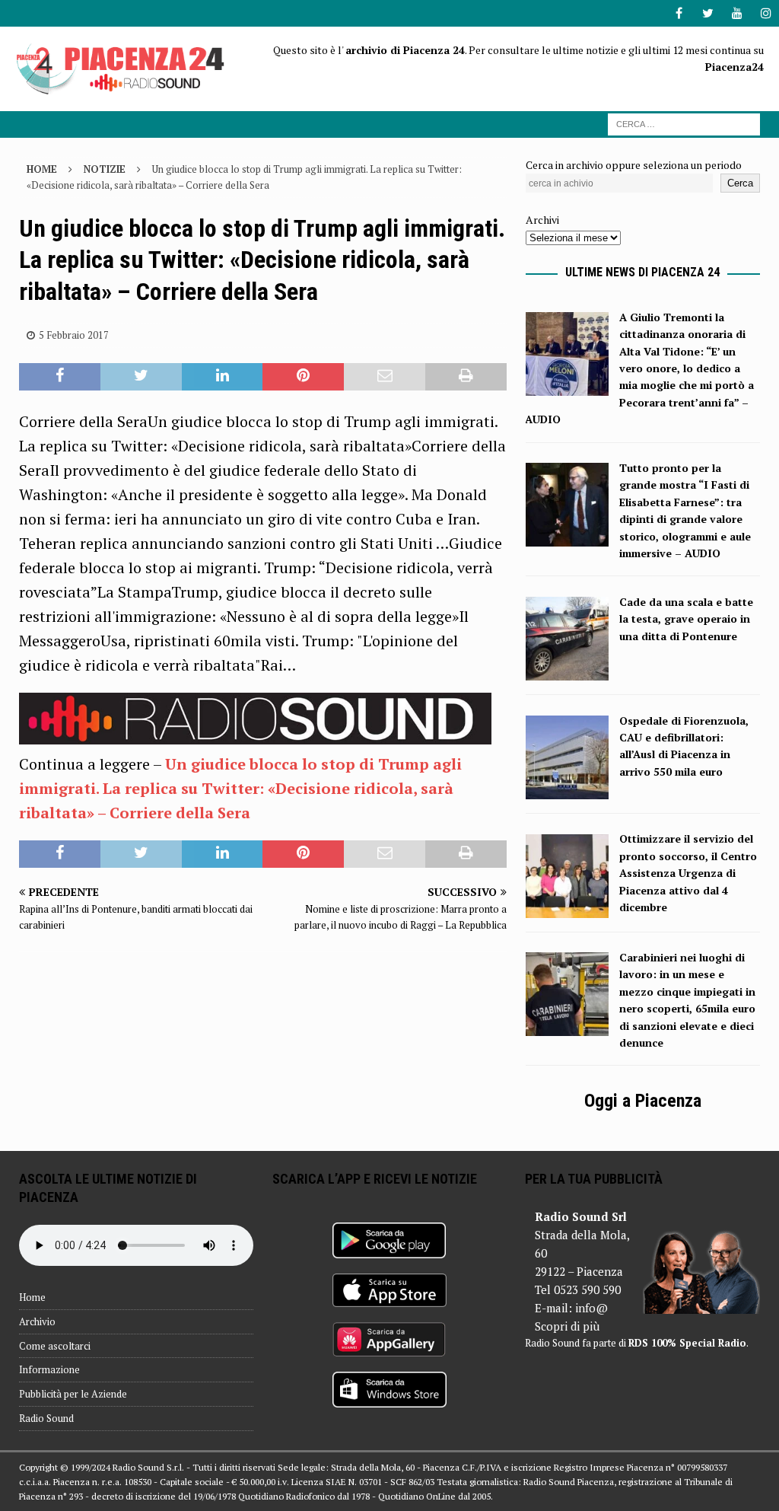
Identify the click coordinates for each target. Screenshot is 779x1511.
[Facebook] (679, 13)
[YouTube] (736, 13)
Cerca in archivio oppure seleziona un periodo (634, 165)
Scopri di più (567, 1326)
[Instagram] (765, 13)
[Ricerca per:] (684, 123)
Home (32, 1297)
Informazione (49, 1369)
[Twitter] (708, 13)
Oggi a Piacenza (642, 1100)
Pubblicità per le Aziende (73, 1394)
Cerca (740, 183)
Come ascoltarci (55, 1346)
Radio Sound (46, 1418)
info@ (591, 1307)
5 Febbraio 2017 (74, 335)
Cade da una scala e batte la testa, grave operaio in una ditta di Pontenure (686, 619)
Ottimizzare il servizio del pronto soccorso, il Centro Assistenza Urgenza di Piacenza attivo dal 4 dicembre (688, 872)
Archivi (542, 219)
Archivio (37, 1321)
